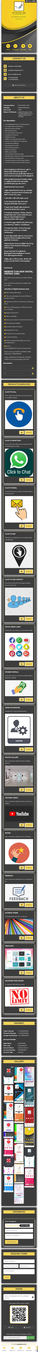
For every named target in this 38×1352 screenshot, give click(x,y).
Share (32, 1337)
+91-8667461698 (13, 77)
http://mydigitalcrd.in (14, 74)
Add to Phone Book (20, 85)
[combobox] (6, 1337)
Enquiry (28, 432)
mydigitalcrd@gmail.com (15, 70)
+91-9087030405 (13, 79)
